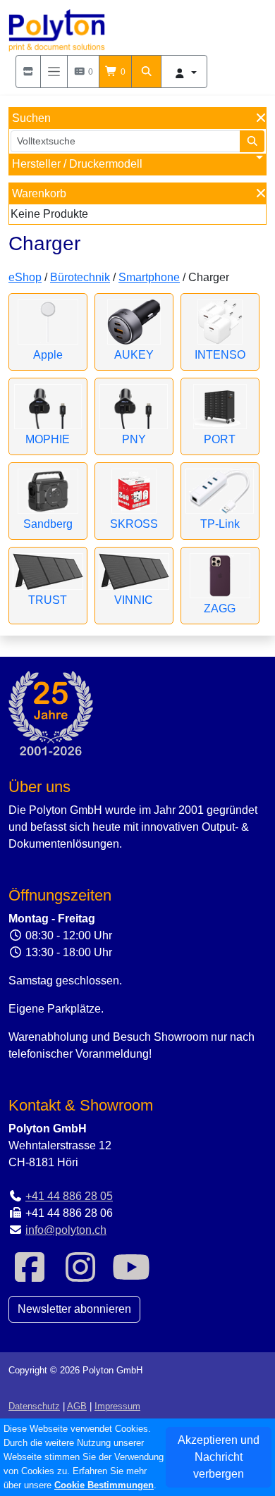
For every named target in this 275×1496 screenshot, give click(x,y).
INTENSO (220, 355)
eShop (25, 277)
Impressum (117, 1406)
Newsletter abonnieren (74, 1309)
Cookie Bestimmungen (104, 1485)
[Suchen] (146, 71)
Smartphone (149, 277)
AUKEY (134, 355)
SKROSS (134, 524)
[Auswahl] (28, 71)
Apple (48, 355)
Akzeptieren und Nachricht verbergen (218, 1457)
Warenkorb (39, 193)
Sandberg (48, 524)
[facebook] (29, 1276)
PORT (220, 439)
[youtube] (131, 1276)
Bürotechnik (80, 277)
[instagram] (80, 1276)
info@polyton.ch (65, 1230)
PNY (134, 439)
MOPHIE (47, 439)
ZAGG (220, 608)
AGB (77, 1406)
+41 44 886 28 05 (69, 1196)
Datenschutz (34, 1406)
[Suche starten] (252, 141)
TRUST (47, 600)
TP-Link (220, 524)
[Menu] (54, 71)
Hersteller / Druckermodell (77, 164)
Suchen (31, 118)
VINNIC (133, 600)
